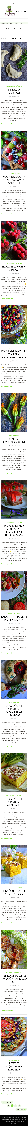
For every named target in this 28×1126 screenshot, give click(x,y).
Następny (20, 1109)
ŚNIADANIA (19, 173)
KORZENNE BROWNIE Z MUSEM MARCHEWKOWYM (14, 354)
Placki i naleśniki (10, 173)
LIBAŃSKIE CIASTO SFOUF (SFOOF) (14, 892)
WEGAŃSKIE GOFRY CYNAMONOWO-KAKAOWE (14, 180)
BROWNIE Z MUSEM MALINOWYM (14, 268)
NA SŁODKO (19, 263)
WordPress (14, 1123)
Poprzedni (8, 1102)
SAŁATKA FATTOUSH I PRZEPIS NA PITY (14, 618)
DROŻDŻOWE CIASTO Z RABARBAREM (14, 802)
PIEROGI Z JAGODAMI (14, 91)
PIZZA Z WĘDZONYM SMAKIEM (14, 1066)
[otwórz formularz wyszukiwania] (14, 3)
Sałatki (10, 613)
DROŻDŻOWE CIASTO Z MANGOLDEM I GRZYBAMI (14, 710)
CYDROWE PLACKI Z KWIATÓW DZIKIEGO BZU (14, 978)
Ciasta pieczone (10, 263)
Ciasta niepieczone (9, 795)
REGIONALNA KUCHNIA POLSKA (14, 86)
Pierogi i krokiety (19, 85)
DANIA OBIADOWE (7, 85)
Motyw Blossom (11, 1121)
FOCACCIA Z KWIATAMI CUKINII (14, 440)
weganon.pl (21, 11)
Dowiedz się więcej (6, 124)
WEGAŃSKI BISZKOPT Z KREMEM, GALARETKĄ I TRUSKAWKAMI (14, 530)
